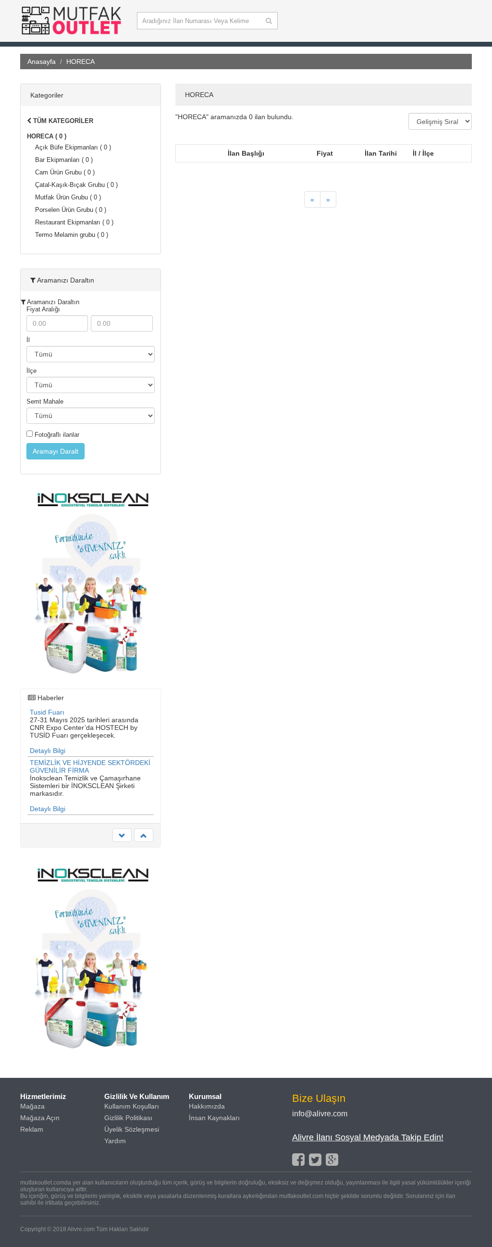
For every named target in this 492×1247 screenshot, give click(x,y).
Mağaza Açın (40, 1118)
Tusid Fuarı (47, 712)
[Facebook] (298, 1159)
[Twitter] (315, 1159)
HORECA (46, 136)
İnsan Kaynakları (214, 1118)
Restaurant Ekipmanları (74, 222)
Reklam (31, 1129)
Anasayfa (41, 61)
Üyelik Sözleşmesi (131, 1129)
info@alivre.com (319, 1114)
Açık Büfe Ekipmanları (73, 147)
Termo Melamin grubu (71, 234)
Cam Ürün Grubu (65, 172)
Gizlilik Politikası (128, 1118)
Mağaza (32, 1106)
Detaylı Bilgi (47, 750)
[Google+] (332, 1159)
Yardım (115, 1141)
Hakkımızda (207, 1106)
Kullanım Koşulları (131, 1106)
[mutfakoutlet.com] (71, 34)
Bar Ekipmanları (64, 159)
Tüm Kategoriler (62, 120)
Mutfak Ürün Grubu (68, 197)
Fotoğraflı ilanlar (56, 434)
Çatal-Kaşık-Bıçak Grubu (76, 184)
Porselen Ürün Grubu (70, 209)
